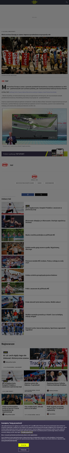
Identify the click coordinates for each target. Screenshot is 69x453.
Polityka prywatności (26, 432)
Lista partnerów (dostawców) (9, 440)
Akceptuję (23, 445)
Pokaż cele (23, 450)
